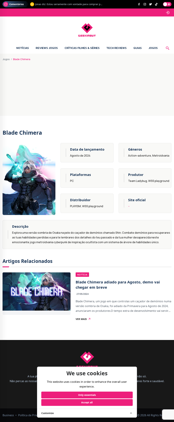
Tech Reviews (116, 48)
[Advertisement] (87, 87)
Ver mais (81, 319)
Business (8, 415)
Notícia (82, 274)
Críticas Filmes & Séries (82, 48)
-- (129, 206)
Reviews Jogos (47, 48)
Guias (137, 48)
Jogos (153, 48)
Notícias (22, 48)
